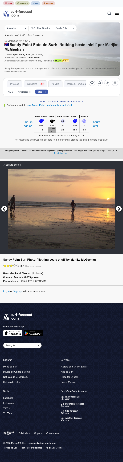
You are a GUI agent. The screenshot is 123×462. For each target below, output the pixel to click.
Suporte (38, 433)
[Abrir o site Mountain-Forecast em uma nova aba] (22, 3)
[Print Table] (115, 83)
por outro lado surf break (59, 105)
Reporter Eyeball (69, 376)
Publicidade (24, 433)
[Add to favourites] (92, 83)
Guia (10, 91)
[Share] (107, 83)
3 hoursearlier (28, 124)
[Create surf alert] (100, 83)
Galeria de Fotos (11, 382)
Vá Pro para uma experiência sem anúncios (61, 101)
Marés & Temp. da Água (79, 83)
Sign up (17, 291)
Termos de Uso (10, 447)
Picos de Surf (10, 366)
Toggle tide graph (61, 153)
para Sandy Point (36, 105)
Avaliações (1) (24, 91)
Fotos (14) (41, 91)
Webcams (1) (34, 83)
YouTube (7, 413)
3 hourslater (95, 124)
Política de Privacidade (31, 447)
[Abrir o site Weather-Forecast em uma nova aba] (48, 3)
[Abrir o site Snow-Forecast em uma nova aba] (8, 3)
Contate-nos (52, 433)
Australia (11, 35)
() (26, 273)
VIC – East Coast (33, 35)
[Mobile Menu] (117, 13)
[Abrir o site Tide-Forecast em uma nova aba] (35, 3)
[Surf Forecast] (17, 13)
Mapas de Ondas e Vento (16, 371)
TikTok (6, 408)
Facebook (8, 397)
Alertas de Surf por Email (74, 366)
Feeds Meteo (68, 382)
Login (6, 291)
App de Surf (67, 371)
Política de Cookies (54, 447)
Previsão (14, 83)
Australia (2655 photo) (26, 277)
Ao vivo (55, 83)
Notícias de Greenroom (15, 376)
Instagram (8, 403)
